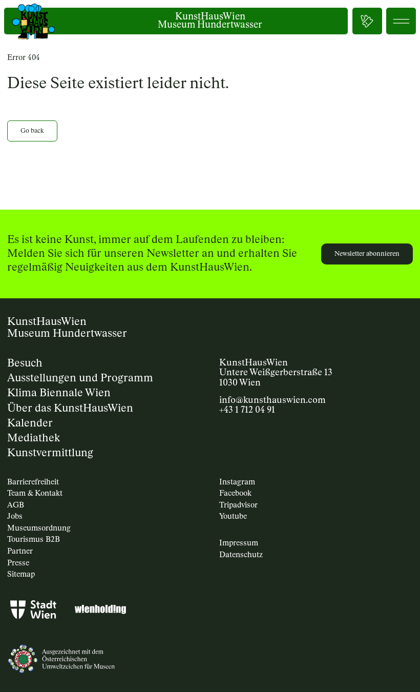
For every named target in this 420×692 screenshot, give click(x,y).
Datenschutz (241, 555)
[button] (401, 21)
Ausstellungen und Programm (80, 378)
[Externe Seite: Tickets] (367, 21)
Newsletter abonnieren (367, 254)
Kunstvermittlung (50, 453)
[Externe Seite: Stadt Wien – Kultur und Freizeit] (33, 611)
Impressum (238, 543)
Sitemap (21, 574)
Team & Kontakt (34, 493)
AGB (15, 505)
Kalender (30, 423)
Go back (32, 131)
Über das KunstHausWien (70, 408)
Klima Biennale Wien (59, 393)
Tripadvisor (238, 505)
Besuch (25, 363)
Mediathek (33, 438)
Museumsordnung (39, 528)
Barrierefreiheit (33, 482)
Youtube (233, 516)
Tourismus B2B (33, 539)
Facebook (235, 493)
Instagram (237, 482)
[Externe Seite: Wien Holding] (100, 611)
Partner (20, 551)
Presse (18, 563)
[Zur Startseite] (33, 21)
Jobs (15, 516)
